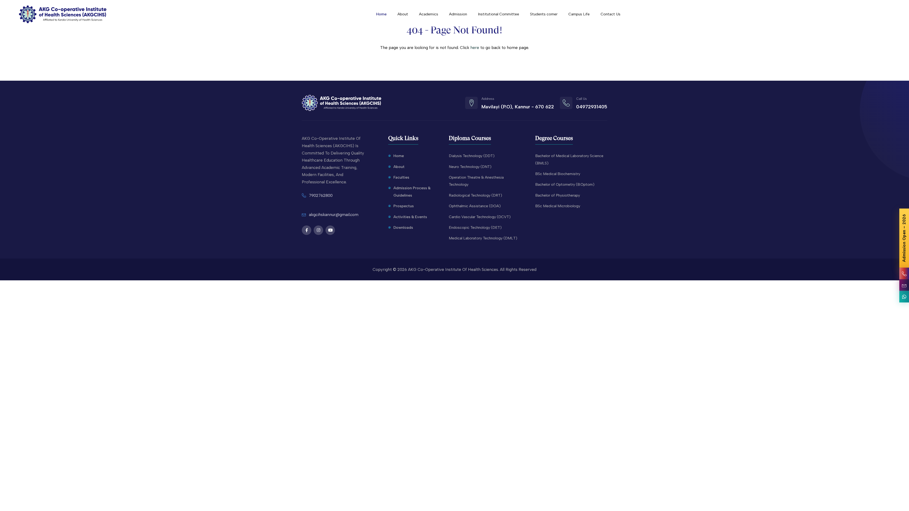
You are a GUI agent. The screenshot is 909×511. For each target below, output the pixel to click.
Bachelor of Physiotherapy (557, 195)
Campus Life (579, 14)
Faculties (401, 177)
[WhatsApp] (904, 297)
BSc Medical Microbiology (557, 206)
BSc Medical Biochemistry (557, 174)
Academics (428, 14)
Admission (458, 14)
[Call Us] (904, 273)
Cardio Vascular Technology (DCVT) (480, 217)
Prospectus (403, 206)
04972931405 (591, 107)
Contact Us (610, 14)
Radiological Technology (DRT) (475, 195)
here (474, 47)
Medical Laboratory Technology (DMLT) (483, 238)
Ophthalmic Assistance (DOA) (475, 206)
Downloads (403, 227)
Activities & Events (410, 217)
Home (381, 14)
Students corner (543, 14)
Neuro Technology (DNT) (470, 166)
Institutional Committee (498, 14)
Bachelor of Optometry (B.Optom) (564, 184)
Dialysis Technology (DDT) (472, 156)
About (402, 14)
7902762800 (321, 195)
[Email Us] (904, 285)
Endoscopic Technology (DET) (475, 227)
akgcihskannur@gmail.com (333, 214)
